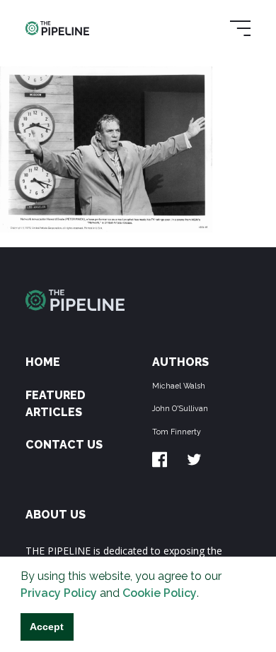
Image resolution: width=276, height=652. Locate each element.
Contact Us (64, 444)
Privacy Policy (59, 593)
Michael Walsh (178, 385)
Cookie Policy (159, 593)
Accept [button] (47, 626)
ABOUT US (55, 514)
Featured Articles (55, 404)
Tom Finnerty (176, 431)
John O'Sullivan (180, 408)
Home (42, 362)
